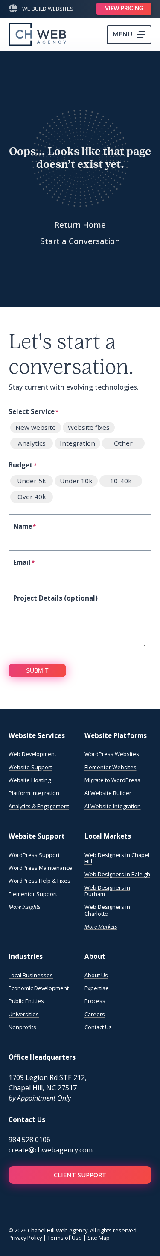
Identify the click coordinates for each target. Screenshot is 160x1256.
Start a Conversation (80, 240)
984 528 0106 (29, 1139)
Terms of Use (64, 1237)
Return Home (80, 224)
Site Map (98, 1237)
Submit (37, 670)
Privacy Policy (25, 1237)
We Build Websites (47, 8)
